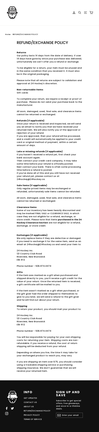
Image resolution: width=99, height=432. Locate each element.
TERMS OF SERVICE (33, 419)
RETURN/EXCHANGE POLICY (37, 411)
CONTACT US (30, 402)
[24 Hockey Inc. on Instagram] (6, 413)
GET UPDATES (30, 398)
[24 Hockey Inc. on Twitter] (12, 408)
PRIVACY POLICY (32, 415)
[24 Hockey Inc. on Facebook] (6, 408)
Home (8, 34)
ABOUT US (29, 406)
